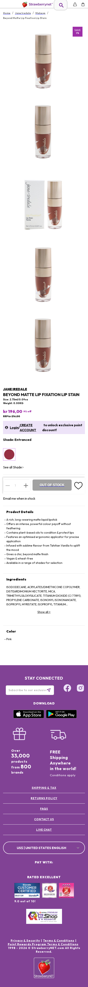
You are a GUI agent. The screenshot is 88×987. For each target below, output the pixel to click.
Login (14, 427)
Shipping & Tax (44, 787)
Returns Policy (44, 798)
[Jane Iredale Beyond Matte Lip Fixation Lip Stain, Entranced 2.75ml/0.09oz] (9, 454)
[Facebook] (67, 688)
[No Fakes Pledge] (66, 895)
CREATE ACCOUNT (28, 427)
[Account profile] (75, 4)
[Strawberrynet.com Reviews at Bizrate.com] (27, 897)
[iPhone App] (28, 717)
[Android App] (61, 717)
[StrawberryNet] (37, 4)
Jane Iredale (15, 389)
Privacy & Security (25, 940)
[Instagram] (80, 688)
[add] (25, 485)
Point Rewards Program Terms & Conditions (43, 944)
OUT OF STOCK (52, 485)
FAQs (44, 808)
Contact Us (44, 819)
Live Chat (44, 829)
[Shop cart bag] (83, 4)
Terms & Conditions (58, 940)
